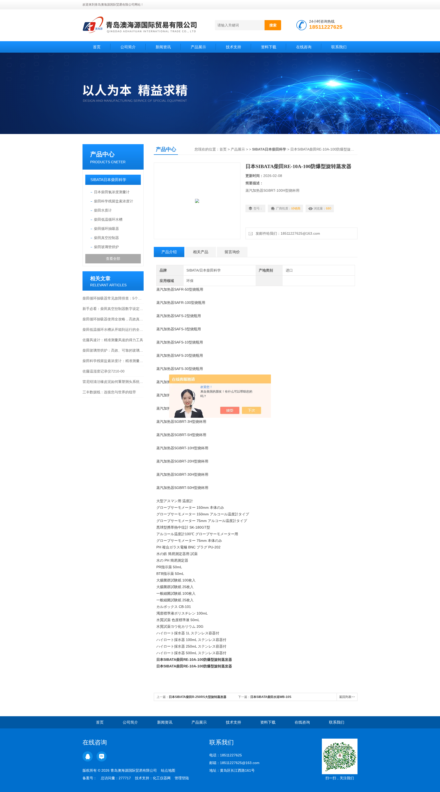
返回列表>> (347, 697)
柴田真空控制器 (106, 238)
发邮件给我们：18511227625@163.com (287, 233)
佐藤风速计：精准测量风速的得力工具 (112, 340)
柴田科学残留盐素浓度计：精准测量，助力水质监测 (113, 361)
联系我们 (339, 47)
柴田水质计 (103, 210)
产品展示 (198, 47)
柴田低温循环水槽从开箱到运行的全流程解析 (113, 329)
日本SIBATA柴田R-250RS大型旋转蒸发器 (197, 697)
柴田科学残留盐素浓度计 (113, 201)
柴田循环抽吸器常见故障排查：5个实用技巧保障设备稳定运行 (113, 298)
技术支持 (233, 47)
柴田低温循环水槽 (108, 219)
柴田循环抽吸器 (106, 229)
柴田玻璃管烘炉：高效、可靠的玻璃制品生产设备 (113, 350)
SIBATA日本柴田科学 (108, 179)
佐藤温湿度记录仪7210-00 (103, 371)
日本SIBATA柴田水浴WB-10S (270, 697)
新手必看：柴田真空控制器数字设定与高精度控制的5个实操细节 (113, 309)
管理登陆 (182, 778)
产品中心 (102, 154)
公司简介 (128, 47)
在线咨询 (303, 47)
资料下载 (268, 47)
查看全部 (113, 259)
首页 (97, 47)
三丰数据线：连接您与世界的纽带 (109, 392)
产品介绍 (169, 252)
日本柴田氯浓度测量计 (112, 192)
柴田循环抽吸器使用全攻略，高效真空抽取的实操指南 (113, 319)
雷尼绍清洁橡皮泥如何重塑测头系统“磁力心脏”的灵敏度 (113, 382)
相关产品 (200, 252)
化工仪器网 (162, 778)
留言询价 (232, 252)
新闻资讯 (163, 47)
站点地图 (168, 770)
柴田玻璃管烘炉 (106, 247)
